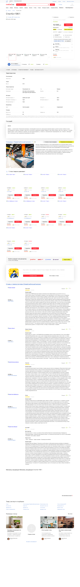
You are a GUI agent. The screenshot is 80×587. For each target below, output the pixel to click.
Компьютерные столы (44, 504)
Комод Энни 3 (10, 341)
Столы (35, 7)
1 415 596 (7, 1)
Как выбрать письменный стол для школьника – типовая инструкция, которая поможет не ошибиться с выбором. (14, 535)
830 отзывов (58, 57)
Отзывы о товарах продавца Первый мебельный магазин (23, 284)
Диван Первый (10, 301)
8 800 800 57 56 (59, 41)
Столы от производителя (10, 509)
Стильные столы (26, 509)
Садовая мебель (54, 7)
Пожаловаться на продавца (66, 141)
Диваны (26, 7)
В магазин (68, 24)
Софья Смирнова (47, 538)
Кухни (7, 7)
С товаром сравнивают (23, 69)
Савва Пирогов (64, 538)
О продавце (14, 69)
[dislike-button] (70, 288)
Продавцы (54, 1)
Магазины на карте (70, 1)
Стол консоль (42, 507)
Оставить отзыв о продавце (51, 141)
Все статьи (70, 513)
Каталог (9, 10)
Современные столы (61, 509)
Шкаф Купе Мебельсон (12, 407)
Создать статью (31, 534)
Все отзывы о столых (54, 275)
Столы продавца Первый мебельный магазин (31, 504)
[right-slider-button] (74, 131)
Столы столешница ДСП (61, 504)
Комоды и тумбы (45, 7)
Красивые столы (43, 509)
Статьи (64, 1)
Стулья (39, 7)
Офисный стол (8, 507)
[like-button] (67, 288)
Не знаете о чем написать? (31, 541)
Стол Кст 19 (43, 191)
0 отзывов (10, 17)
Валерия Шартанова (13, 538)
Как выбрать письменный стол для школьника (14, 531)
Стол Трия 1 (9, 191)
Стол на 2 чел (8, 505)
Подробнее (71, 27)
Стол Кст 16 (60, 218)
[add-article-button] (31, 528)
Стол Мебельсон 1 (10, 218)
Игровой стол (25, 507)
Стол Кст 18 (26, 191)
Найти (52, 4)
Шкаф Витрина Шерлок (12, 375)
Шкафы (11, 7)
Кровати (21, 7)
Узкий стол (25, 505)
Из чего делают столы (47, 530)
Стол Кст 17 (43, 218)
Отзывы (59, 1)
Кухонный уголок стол (44, 505)
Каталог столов (60, 507)
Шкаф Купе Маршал (11, 440)
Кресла (30, 7)
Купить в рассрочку (68, 29)
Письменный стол (60, 505)
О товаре (8, 69)
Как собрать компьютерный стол (65, 531)
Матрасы (16, 7)
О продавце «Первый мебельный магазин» (18, 142)
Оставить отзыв (33, 275)
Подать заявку (67, 259)
